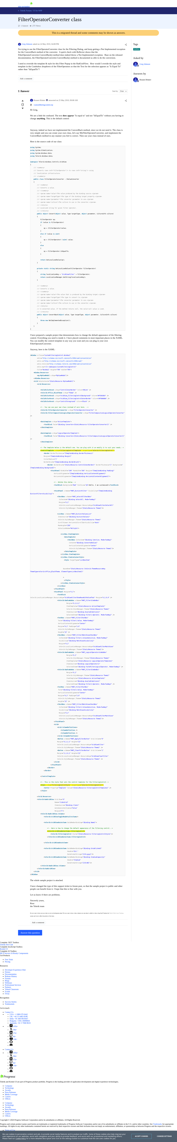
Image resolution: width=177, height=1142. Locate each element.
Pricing (7, 962)
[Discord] (11, 1045)
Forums (8, 979)
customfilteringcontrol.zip (43, 105)
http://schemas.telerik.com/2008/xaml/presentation (70, 364)
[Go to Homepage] (31, 7)
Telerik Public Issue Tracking (116, 913)
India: (19, 1019)
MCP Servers (5, 953)
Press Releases (10, 1092)
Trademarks (157, 1124)
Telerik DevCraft (6, 945)
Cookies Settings (164, 1136)
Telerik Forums (26, 11)
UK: (19, 1016)
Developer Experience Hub (15, 970)
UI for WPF (37, 11)
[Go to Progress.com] (8, 1078)
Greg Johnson (27, 44)
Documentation (10, 974)
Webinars (8, 983)
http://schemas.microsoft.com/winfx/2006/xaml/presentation (67, 358)
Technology (9, 1088)
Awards (8, 1090)
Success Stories (10, 1002)
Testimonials (9, 1004)
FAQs (7, 994)
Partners (8, 987)
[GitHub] (11, 1043)
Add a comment (26, 79)
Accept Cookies (141, 1136)
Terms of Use (10, 1130)
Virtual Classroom (12, 989)
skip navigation (24, 7)
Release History (11, 976)
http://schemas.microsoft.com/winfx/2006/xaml (63, 361)
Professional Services (13, 985)
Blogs (7, 981)
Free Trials (9, 960)
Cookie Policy (21, 1138)
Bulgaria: (20, 1021)
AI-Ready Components (19, 953)
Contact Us (9, 1012)
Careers (8, 1097)
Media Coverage (11, 1094)
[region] (88, 1136)
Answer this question (30, 932)
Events (7, 991)
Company (8, 1086)
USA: (19, 1014)
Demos (7, 972)
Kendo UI (4, 949)
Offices (7, 1099)
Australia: (20, 1023)
